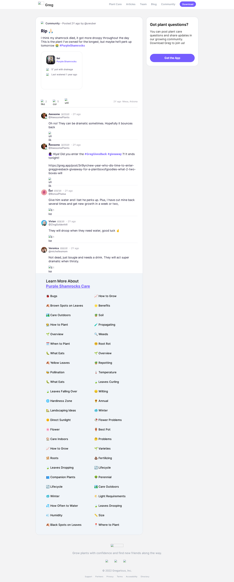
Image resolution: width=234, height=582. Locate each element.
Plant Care (115, 4)
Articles (130, 4)
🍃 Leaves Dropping (60, 467)
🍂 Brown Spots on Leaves (64, 305)
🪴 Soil (98, 315)
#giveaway (115, 154)
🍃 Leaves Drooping (108, 505)
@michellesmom (58, 251)
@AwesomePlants (59, 117)
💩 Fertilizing (103, 458)
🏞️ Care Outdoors (58, 315)
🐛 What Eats (55, 353)
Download (187, 4)
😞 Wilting (101, 391)
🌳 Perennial (102, 477)
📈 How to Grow (105, 296)
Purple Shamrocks (67, 61)
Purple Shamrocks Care (68, 286)
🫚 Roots (52, 458)
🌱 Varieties (102, 448)
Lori (51, 190)
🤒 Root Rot (102, 343)
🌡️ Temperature (105, 372)
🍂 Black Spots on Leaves (64, 524)
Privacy (109, 576)
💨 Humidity (54, 515)
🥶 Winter (101, 410)
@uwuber (90, 23)
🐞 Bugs (51, 296)
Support (88, 576)
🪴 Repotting (103, 362)
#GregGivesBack (96, 154)
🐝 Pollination (55, 372)
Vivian (52, 221)
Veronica (54, 248)
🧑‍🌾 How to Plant (57, 324)
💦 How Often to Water (62, 505)
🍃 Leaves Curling (106, 381)
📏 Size (99, 515)
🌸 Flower (53, 429)
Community (168, 4)
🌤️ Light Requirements (110, 496)
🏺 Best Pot (102, 429)
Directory (145, 576)
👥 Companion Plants (60, 477)
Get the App (172, 58)
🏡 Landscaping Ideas (61, 410)
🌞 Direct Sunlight (58, 420)
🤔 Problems (103, 439)
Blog (154, 4)
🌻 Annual (101, 401)
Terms (120, 576)
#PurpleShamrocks (72, 45)
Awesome (54, 114)
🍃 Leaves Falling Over (61, 391)
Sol (58, 58)
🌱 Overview (54, 334)
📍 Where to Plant (106, 524)
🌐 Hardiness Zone (59, 401)
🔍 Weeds (101, 334)
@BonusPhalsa (57, 193)
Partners (99, 576)
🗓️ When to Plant (58, 343)
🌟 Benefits (102, 305)
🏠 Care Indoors (57, 439)
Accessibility (131, 576)
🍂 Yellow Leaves (58, 362)
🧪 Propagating (104, 324)
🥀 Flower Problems (108, 420)
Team (143, 4)
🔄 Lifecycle (102, 467)
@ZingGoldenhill (58, 224)
